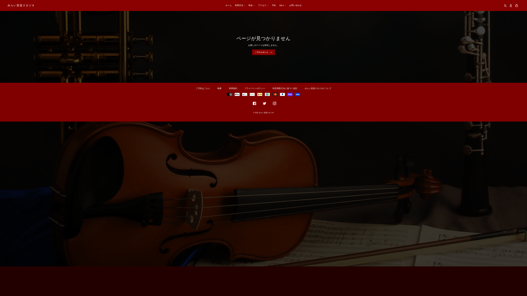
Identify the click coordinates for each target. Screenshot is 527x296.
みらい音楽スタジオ (21, 5)
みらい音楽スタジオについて (318, 88)
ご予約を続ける (261, 52)
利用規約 (233, 88)
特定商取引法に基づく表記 (285, 88)
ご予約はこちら (203, 88)
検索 (219, 88)
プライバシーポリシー (255, 88)
